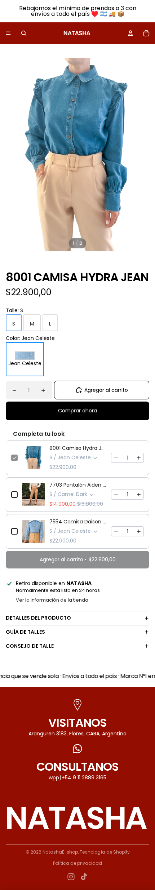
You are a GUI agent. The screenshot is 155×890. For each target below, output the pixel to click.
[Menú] (8, 33)
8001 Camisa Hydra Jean (78, 448)
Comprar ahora (77, 410)
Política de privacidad (77, 863)
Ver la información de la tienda (52, 600)
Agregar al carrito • (78, 559)
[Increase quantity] (138, 457)
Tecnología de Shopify (105, 852)
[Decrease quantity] (116, 457)
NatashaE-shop (60, 852)
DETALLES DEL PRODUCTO (38, 617)
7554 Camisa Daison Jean (78, 521)
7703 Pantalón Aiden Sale (78, 484)
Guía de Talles (25, 632)
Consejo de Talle (30, 646)
